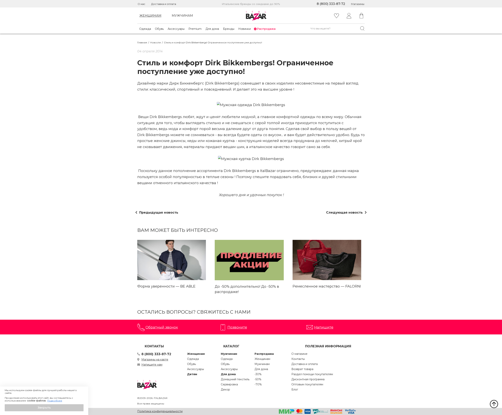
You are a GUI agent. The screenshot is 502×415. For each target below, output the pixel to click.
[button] (44, 407)
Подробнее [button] (54, 400)
